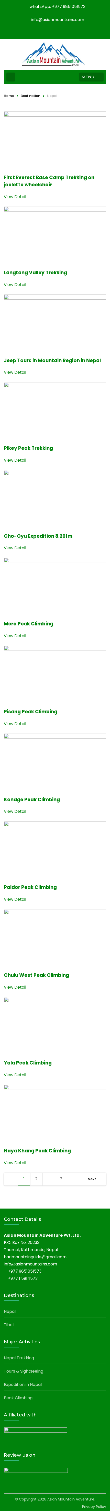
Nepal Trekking (19, 1358)
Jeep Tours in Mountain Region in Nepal (52, 360)
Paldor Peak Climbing (30, 887)
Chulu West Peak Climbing (36, 975)
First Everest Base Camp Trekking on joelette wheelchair (49, 181)
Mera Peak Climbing (28, 623)
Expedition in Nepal (23, 1384)
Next (92, 1179)
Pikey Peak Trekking (28, 448)
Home (9, 95)
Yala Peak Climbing (28, 1062)
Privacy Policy (94, 1506)
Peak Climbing (18, 1398)
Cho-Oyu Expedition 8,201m (38, 536)
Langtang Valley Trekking (35, 272)
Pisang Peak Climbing (30, 711)
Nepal (10, 1311)
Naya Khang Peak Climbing (37, 1150)
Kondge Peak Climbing (32, 799)
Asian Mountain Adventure (70, 1499)
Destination (30, 95)
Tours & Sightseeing (23, 1371)
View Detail (15, 197)
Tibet (9, 1325)
